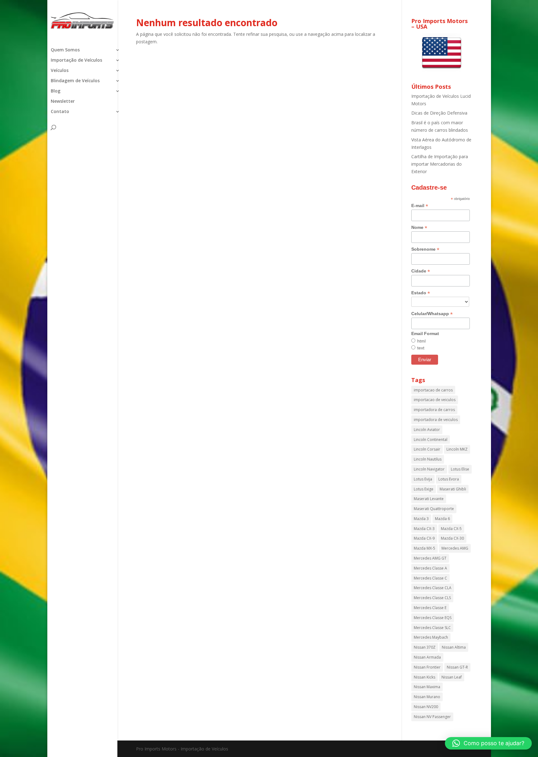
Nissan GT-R (457, 667)
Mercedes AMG (454, 548)
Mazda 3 (421, 518)
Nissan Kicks (424, 677)
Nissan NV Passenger (432, 716)
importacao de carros (433, 390)
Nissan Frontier (427, 667)
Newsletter (63, 101)
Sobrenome (425, 249)
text (420, 347)
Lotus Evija (423, 479)
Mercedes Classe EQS (432, 617)
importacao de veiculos (434, 399)
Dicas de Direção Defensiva (439, 113)
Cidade (420, 271)
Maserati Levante (429, 498)
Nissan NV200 (426, 706)
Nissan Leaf (451, 677)
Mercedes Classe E (430, 607)
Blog (55, 91)
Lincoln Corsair (427, 449)
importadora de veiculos (436, 419)
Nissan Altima (454, 647)
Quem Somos (65, 50)
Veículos (59, 70)
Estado (420, 293)
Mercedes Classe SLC (432, 627)
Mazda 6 (442, 518)
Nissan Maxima (427, 686)
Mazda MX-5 (424, 548)
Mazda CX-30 (452, 538)
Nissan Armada (427, 657)
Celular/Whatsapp (432, 314)
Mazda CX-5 (451, 528)
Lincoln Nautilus (427, 459)
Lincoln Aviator (427, 429)
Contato (60, 111)
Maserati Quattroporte (434, 508)
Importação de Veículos (76, 60)
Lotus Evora (448, 479)
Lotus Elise (460, 469)
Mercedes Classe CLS (432, 597)
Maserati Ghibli (453, 489)
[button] (488, 743)
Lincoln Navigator (429, 469)
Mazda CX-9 (424, 538)
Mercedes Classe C (430, 578)
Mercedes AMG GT (430, 558)
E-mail (419, 206)
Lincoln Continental (430, 439)
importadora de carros (434, 409)
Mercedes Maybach (431, 637)
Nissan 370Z (425, 647)
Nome (419, 227)
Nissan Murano (427, 696)
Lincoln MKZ (457, 449)
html (421, 340)
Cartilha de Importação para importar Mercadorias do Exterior (439, 164)
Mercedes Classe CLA (432, 587)
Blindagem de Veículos (75, 80)
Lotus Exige (423, 489)
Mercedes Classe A (430, 568)
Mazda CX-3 (424, 528)
